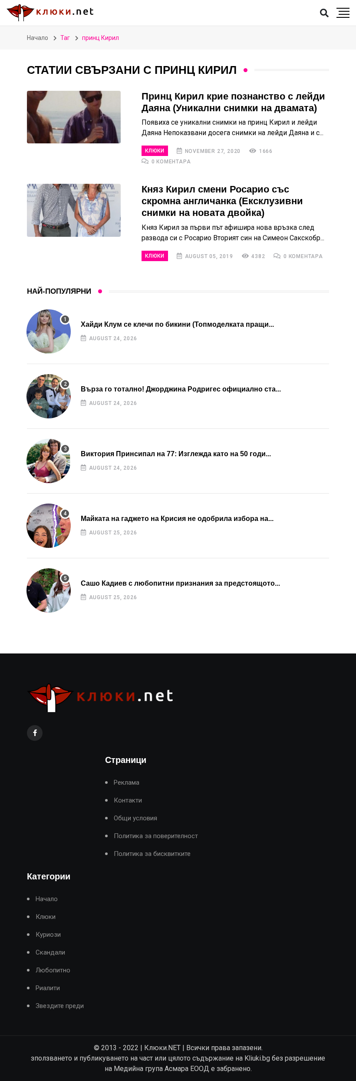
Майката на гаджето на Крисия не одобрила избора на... (177, 518)
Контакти (128, 800)
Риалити (48, 988)
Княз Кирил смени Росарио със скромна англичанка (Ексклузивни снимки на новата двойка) (222, 201)
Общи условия (135, 818)
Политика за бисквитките (152, 854)
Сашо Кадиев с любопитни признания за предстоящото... (180, 583)
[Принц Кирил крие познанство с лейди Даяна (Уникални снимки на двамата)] (74, 117)
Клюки (155, 151)
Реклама (126, 782)
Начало (37, 37)
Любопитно (53, 970)
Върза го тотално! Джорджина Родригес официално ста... (181, 389)
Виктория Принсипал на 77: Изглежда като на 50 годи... (176, 454)
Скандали (50, 952)
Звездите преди (60, 1006)
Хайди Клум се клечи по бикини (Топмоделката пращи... (177, 324)
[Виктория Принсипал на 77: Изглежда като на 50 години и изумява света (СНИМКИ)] (48, 461)
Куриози (48, 935)
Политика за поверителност (156, 836)
